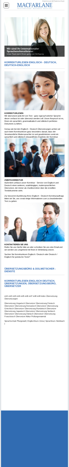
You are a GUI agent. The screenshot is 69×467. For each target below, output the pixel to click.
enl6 (26, 296)
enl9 (39, 296)
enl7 (30, 296)
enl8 (34, 296)
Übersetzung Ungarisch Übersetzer (19, 303)
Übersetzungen (11, 299)
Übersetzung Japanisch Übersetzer (19, 311)
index (43, 296)
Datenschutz (59, 1)
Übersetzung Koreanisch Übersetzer (30, 306)
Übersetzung (51, 296)
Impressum (47, 1)
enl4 (18, 296)
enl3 (14, 296)
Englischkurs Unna (36, 321)
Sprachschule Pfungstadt (15, 321)
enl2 (10, 296)
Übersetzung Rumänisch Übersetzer (40, 308)
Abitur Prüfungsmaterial (36, 316)
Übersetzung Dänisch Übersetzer (29, 314)
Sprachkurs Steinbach (55, 321)
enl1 (6, 296)
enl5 (22, 296)
